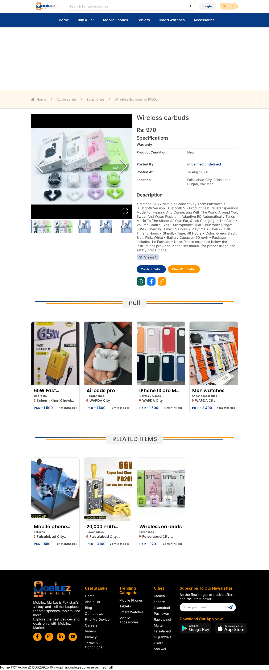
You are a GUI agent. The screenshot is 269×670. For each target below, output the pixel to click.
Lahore (159, 602)
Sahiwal (160, 649)
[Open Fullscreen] (125, 211)
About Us (92, 602)
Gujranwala (162, 637)
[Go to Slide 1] (41, 226)
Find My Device (97, 619)
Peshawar (161, 613)
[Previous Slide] (39, 166)
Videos (90, 631)
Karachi (160, 596)
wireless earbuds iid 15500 (136, 99)
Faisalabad (162, 631)
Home (64, 20)
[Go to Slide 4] (105, 226)
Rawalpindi (162, 619)
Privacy (91, 637)
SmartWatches (172, 20)
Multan (159, 625)
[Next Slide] (124, 166)
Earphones (95, 99)
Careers (91, 625)
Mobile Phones (115, 20)
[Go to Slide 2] (63, 226)
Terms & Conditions (93, 645)
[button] (81, 166)
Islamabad (162, 608)
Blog (88, 608)
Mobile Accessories (128, 620)
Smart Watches (131, 612)
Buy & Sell (86, 20)
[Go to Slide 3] (84, 226)
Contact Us (94, 613)
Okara (158, 643)
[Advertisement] (134, 59)
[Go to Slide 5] (127, 226)
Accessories (204, 20)
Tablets (143, 20)
